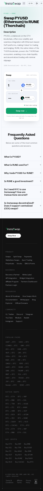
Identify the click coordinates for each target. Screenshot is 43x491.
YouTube (9, 318)
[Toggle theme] (37, 3)
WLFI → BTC (10, 353)
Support (19, 321)
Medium (18, 318)
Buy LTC (8, 451)
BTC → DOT (22, 411)
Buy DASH (29, 458)
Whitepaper (25, 299)
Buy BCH (18, 455)
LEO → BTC (10, 349)
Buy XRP (18, 444)
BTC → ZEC (10, 418)
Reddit (26, 318)
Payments (28, 256)
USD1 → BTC (11, 378)
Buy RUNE (18, 458)
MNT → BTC (10, 374)
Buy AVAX (18, 451)
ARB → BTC (21, 381)
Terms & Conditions (9, 482)
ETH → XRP (22, 429)
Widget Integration (27, 278)
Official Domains (21, 303)
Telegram (29, 314)
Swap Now (13, 236)
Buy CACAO (19, 462)
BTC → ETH (10, 396)
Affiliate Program (12, 281)
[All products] (24, 3)
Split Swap (17, 256)
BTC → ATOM (23, 414)
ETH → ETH (10, 429)
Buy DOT (9, 455)
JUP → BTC (10, 381)
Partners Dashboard (29, 281)
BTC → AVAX (22, 407)
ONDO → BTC (11, 363)
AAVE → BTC (11, 367)
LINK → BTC (25, 345)
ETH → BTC (25, 425)
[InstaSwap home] (12, 3)
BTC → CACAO (11, 425)
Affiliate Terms (19, 482)
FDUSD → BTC (24, 378)
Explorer (9, 303)
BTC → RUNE (23, 418)
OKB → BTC (10, 371)
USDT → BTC (11, 342)
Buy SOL (9, 447)
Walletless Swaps (12, 260)
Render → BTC (11, 385)
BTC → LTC (10, 407)
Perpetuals (10, 263)
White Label (27, 274)
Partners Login (11, 285)
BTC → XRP (22, 396)
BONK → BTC (24, 367)
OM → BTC (22, 353)
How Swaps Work (29, 296)
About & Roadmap (13, 296)
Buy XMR (28, 451)
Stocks (19, 263)
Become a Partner (13, 274)
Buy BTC (30, 462)
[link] (21, 96)
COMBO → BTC (12, 345)
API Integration (11, 278)
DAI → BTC (23, 356)
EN (31, 3)
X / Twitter (10, 314)
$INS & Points (30, 263)
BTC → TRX (10, 404)
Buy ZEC (9, 458)
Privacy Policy (28, 482)
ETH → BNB (10, 432)
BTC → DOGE (23, 404)
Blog (34, 299)
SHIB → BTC (22, 349)
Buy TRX (18, 447)
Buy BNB (27, 444)
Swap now (21, 111)
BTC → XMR (10, 411)
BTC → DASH (11, 422)
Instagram (9, 321)
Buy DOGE (28, 447)
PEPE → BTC (24, 363)
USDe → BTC (11, 356)
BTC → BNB (10, 400)
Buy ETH (9, 444)
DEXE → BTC (25, 385)
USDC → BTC (24, 342)
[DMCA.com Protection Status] (35, 481)
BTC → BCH (10, 414)
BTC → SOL (22, 400)
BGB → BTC (10, 360)
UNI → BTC (22, 360)
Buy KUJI (9, 462)
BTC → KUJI (23, 422)
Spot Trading (27, 260)
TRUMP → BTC (23, 371)
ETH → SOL (22, 432)
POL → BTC (22, 374)
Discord (20, 314)
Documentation (12, 299)
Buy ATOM (28, 455)
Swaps (8, 256)
